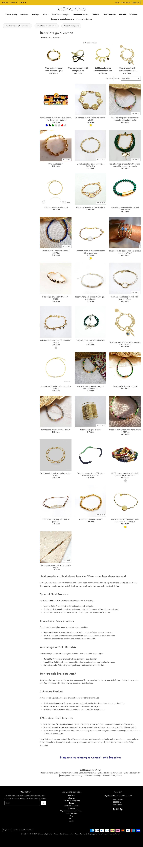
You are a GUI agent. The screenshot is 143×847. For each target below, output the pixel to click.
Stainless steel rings (93, 775)
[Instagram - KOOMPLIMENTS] (117, 809)
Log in (117, 2)
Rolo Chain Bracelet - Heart (90, 519)
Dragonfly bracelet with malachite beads (90, 341)
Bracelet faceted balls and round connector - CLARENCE (125, 520)
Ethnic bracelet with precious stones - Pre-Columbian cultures (55, 119)
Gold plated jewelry (132, 773)
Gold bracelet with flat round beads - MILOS (90, 119)
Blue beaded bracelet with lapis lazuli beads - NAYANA (125, 252)
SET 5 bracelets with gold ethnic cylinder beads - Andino (125, 474)
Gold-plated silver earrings (71, 775)
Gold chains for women (64, 773)
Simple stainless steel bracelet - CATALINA (90, 165)
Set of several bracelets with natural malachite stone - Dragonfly (125, 165)
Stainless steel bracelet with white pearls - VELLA (125, 298)
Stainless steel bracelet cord (56, 207)
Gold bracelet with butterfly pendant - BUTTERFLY (125, 343)
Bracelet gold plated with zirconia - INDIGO (56, 387)
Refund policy (58, 834)
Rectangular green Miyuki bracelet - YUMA (56, 566)
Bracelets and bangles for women (17, 26)
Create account (125, 2)
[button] (23, 2)
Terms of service (80, 834)
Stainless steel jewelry (112, 775)
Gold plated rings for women (110, 773)
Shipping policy (92, 834)
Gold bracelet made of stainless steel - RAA (56, 474)
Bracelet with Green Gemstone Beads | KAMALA (125, 431)
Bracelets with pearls (71, 26)
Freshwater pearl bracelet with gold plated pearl (90, 298)
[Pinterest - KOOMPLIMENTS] (121, 809)
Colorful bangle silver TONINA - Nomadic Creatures (90, 474)
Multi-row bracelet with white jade (90, 207)
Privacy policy (68, 834)
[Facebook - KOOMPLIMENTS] (114, 809)
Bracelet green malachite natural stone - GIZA (125, 208)
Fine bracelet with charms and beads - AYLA (55, 341)
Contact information (115, 834)
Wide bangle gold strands (90, 430)
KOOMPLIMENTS (32, 834)
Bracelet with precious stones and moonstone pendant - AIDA (125, 119)
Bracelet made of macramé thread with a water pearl (90, 252)
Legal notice (103, 834)
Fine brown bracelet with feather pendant (56, 520)
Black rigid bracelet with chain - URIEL (55, 298)
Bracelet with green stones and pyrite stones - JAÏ (90, 387)
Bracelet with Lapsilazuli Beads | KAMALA (55, 252)
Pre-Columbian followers (85, 773)
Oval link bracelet (55, 164)
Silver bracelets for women (46, 26)
